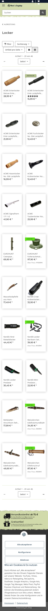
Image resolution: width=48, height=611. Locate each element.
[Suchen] (43, 12)
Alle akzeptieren (24, 544)
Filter (8, 44)
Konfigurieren (24, 552)
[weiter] (43, 61)
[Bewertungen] (32, 96)
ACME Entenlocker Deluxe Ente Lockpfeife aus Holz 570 (11, 92)
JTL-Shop (28, 607)
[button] (32, 1)
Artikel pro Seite (12, 49)
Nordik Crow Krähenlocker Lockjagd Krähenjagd (33, 298)
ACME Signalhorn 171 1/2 (11, 215)
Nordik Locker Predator (9, 381)
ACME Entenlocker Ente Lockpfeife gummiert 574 (11, 135)
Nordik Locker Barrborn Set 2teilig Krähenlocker (33, 338)
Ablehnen (24, 560)
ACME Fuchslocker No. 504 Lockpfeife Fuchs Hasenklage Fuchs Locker (35, 135)
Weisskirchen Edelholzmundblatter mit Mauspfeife (12, 464)
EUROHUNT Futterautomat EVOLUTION (33, 255)
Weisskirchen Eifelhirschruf (33, 464)
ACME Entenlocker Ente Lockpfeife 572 (35, 92)
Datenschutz (22, 603)
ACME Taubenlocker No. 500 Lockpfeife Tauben (35, 215)
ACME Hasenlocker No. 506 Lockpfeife (11, 175)
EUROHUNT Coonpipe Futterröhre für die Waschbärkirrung (11, 255)
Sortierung (22, 44)
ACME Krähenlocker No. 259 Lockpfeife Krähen (35, 175)
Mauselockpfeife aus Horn (10, 298)
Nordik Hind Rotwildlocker (9, 338)
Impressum (9, 603)
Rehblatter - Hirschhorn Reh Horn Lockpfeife (10, 421)
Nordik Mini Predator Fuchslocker (32, 381)
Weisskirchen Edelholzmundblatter (36, 421)
